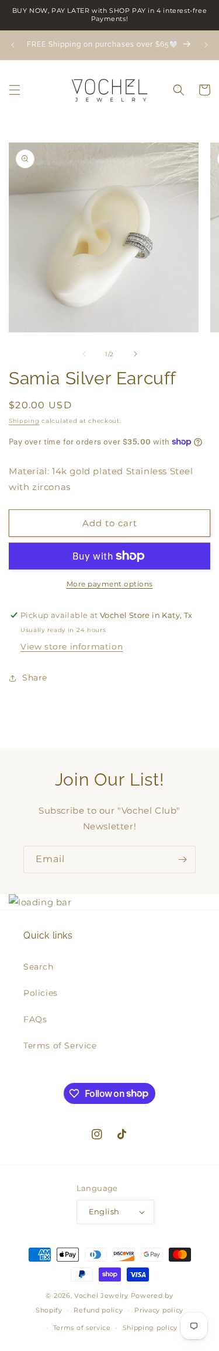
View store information (71, 646)
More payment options (110, 583)
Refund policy (98, 1310)
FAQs (35, 1019)
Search (38, 966)
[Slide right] (135, 354)
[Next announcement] (206, 45)
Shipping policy (150, 1328)
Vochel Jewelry (101, 1295)
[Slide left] (84, 354)
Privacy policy (158, 1310)
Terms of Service (60, 1045)
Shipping (24, 421)
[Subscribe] (182, 859)
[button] (14, 90)
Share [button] (34, 677)
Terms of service (82, 1328)
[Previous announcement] (13, 45)
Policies (40, 993)
